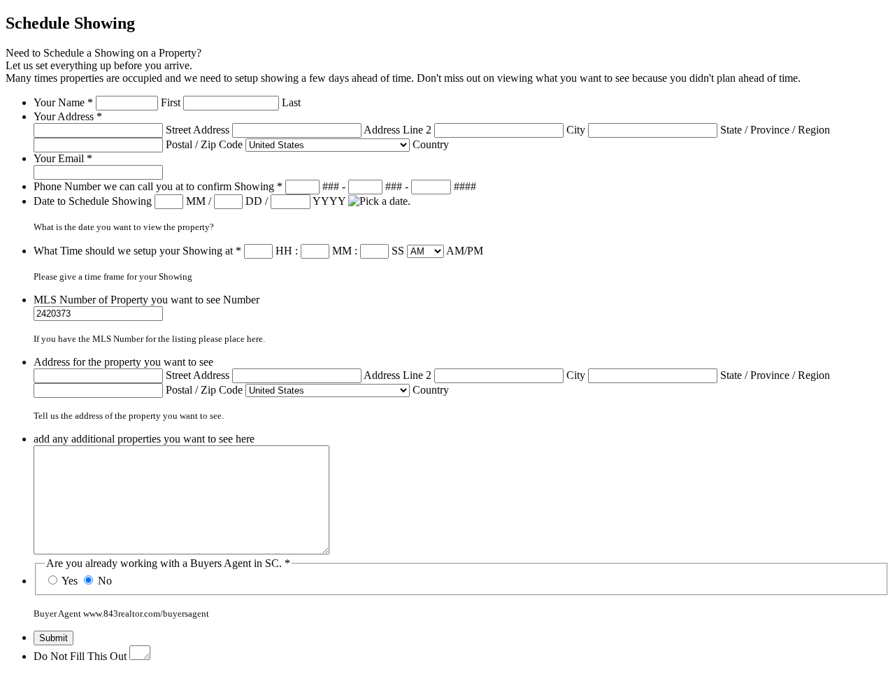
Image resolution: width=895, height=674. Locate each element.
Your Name (63, 102)
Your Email (63, 158)
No (105, 581)
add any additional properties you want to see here (144, 439)
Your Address (68, 116)
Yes (70, 581)
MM (196, 201)
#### (465, 186)
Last (291, 102)
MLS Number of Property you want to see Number (146, 300)
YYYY (329, 201)
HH (283, 251)
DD (253, 201)
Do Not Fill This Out (80, 656)
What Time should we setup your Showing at (137, 251)
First (170, 102)
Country (431, 144)
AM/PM (464, 251)
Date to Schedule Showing (94, 201)
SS (398, 251)
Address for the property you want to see (123, 362)
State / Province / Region (775, 130)
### (330, 186)
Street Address (197, 130)
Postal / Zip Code (204, 144)
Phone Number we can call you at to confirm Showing (158, 186)
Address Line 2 (397, 130)
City (575, 130)
